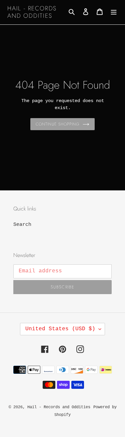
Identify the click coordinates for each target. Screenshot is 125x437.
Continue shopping (57, 124)
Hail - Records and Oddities (32, 12)
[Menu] (114, 12)
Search (22, 225)
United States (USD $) (60, 329)
